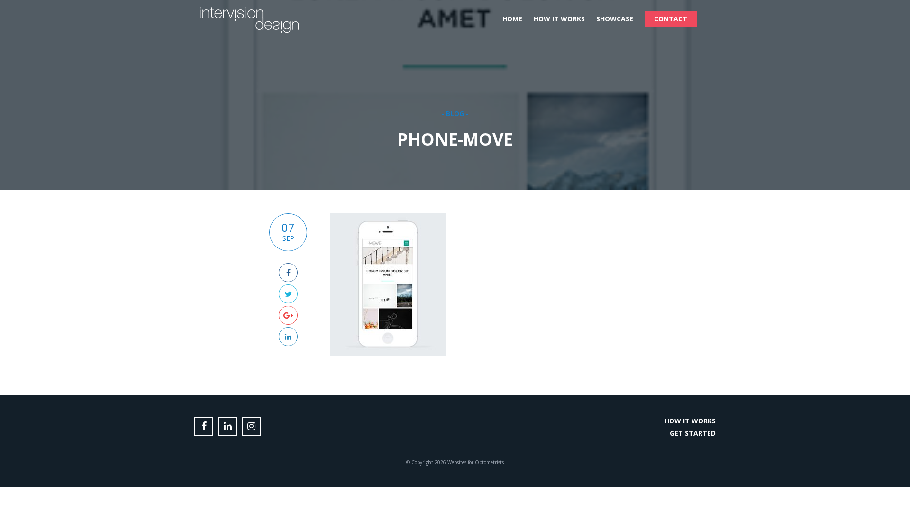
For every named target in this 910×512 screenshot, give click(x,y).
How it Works (559, 18)
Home (512, 18)
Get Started (693, 433)
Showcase (614, 18)
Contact (670, 18)
